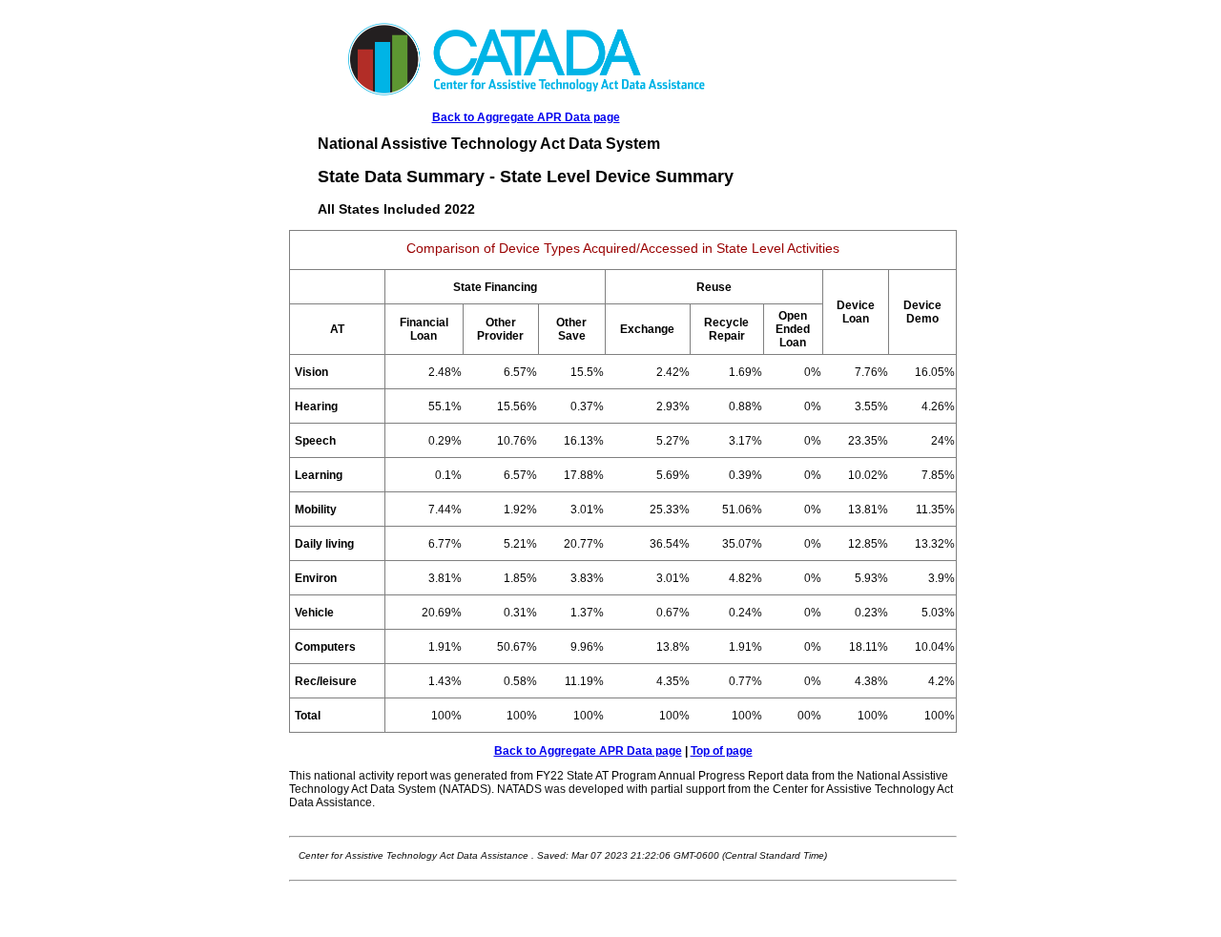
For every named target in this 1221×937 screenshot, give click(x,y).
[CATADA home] (525, 92)
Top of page (722, 751)
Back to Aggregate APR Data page (526, 117)
